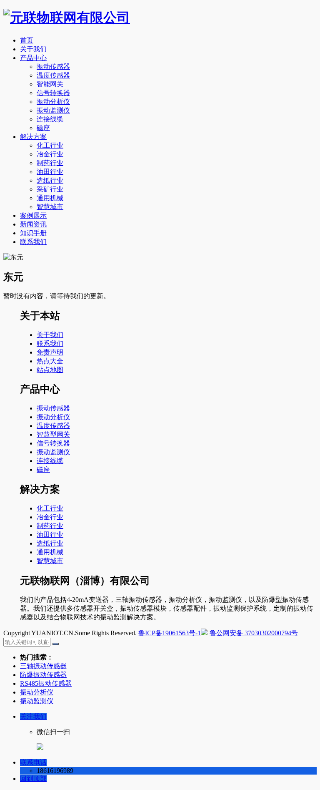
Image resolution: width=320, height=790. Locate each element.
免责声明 (50, 352)
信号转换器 (53, 92)
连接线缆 (50, 119)
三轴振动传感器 (43, 665)
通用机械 (50, 197)
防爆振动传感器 (43, 674)
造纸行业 (50, 180)
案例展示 (33, 215)
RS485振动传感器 (46, 683)
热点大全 (50, 361)
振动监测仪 (53, 110)
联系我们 (33, 241)
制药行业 (50, 162)
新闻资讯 (33, 224)
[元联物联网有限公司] (66, 17)
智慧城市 (50, 206)
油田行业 (50, 171)
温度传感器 (53, 75)
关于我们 (33, 49)
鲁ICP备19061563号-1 (169, 633)
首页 (26, 40)
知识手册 (33, 232)
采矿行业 (50, 189)
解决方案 (33, 136)
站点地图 (50, 369)
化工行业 (50, 145)
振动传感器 (53, 66)
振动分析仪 (53, 101)
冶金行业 (50, 154)
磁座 (43, 127)
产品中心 (33, 57)
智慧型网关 (53, 434)
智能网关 (50, 84)
